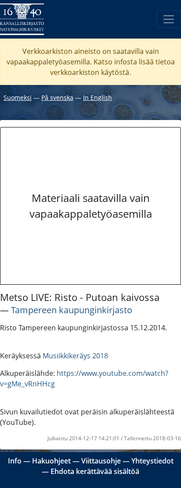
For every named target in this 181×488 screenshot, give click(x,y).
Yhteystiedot (152, 461)
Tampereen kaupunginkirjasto (71, 310)
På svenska (57, 97)
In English (97, 97)
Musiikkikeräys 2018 (75, 356)
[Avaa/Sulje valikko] (168, 19)
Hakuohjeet (51, 461)
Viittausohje (101, 461)
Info (15, 461)
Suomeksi (18, 97)
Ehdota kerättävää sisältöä (95, 471)
